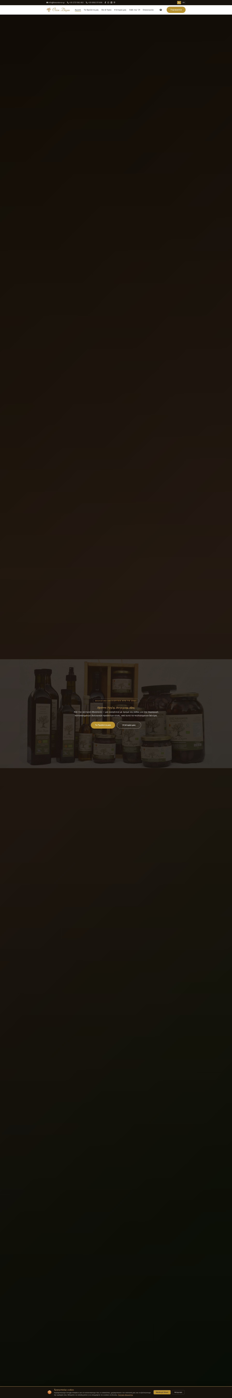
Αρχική (78, 10)
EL (179, 2)
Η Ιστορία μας (120, 10)
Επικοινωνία (148, 10)
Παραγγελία (176, 10)
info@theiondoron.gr (56, 2)
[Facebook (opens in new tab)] (105, 2)
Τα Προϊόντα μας (91, 10)
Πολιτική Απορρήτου (125, 1395)
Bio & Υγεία (106, 10)
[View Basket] (161, 10)
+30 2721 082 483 (76, 2)
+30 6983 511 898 (95, 2)
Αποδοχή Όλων (162, 1392)
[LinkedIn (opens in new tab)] (111, 2)
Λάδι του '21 (134, 10)
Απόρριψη (178, 1392)
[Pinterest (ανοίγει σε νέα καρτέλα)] (114, 2)
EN (184, 2)
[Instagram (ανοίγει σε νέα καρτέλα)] (108, 2)
